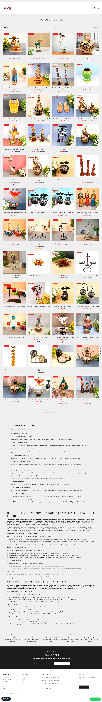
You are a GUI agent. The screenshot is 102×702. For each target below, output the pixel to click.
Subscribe (62, 663)
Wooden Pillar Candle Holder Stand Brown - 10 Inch (87, 179)
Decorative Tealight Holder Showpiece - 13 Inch (87, 148)
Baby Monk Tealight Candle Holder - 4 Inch (63, 369)
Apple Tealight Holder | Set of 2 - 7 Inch (39, 212)
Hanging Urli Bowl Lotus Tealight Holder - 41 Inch (14, 369)
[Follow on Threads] (11, 693)
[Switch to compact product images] (7, 27)
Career (23, 679)
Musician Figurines (43, 539)
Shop (8, 15)
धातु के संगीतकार (32, 597)
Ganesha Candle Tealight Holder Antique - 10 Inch (39, 400)
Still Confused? (77, 7)
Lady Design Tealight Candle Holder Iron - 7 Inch (14, 275)
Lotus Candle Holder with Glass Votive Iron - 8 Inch (39, 276)
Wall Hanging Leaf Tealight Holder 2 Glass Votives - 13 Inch (39, 307)
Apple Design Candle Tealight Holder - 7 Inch (63, 179)
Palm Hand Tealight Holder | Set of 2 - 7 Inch (63, 118)
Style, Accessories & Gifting (61, 7)
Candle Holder (15, 15)
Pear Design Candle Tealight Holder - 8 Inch (63, 306)
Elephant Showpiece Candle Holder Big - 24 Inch (38, 57)
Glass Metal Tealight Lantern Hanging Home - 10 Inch (14, 88)
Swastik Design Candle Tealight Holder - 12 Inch (38, 87)
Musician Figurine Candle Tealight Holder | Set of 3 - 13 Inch (88, 213)
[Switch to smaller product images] (5, 27)
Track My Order (6, 681)
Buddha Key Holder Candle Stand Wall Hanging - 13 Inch (63, 148)
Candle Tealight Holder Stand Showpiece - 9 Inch (87, 243)
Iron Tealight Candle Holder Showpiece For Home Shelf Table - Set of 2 (39, 148)
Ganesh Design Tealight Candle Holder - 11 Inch (87, 337)
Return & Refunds (7, 679)
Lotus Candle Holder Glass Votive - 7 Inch (63, 275)
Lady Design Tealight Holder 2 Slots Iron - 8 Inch (87, 275)
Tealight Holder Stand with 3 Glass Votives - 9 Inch (14, 307)
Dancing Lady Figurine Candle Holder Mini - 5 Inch (63, 243)
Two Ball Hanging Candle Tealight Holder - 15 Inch (87, 306)
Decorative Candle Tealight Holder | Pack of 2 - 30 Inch (63, 88)
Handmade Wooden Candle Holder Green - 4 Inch (87, 87)
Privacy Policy (25, 681)
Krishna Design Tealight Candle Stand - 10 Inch (39, 337)
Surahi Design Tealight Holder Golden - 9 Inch (88, 369)
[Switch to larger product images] (2, 27)
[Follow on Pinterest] (15, 693)
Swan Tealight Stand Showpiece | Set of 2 (87, 118)
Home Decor (24, 7)
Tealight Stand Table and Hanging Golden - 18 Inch (39, 118)
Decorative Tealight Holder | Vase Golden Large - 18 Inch (87, 57)
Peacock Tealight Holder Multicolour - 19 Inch (63, 57)
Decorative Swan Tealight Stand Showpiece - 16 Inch (38, 179)
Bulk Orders (6, 684)
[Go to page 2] (55, 410)
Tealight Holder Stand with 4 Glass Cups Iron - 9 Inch (14, 338)
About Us (24, 677)
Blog (4, 688)
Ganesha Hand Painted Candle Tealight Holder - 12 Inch (14, 213)
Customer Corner (51, 9)
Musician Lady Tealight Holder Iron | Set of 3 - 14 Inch (87, 400)
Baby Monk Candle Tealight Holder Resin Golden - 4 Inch (39, 369)
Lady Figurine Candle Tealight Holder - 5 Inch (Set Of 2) (39, 243)
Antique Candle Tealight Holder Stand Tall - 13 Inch (63, 400)
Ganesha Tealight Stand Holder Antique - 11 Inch (63, 337)
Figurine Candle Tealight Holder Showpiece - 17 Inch (14, 179)
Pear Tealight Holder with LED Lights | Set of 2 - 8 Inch (63, 213)
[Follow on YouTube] (18, 693)
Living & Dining (45, 7)
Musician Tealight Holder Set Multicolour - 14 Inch (14, 243)
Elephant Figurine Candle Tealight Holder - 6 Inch (14, 57)
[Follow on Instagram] (7, 693)
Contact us (5, 677)
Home (4, 15)
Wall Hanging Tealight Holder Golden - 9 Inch (14, 400)
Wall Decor (34, 7)
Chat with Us (96, 699)
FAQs (4, 686)
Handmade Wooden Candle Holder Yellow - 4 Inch (14, 118)
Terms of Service (25, 684)
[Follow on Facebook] (4, 693)
